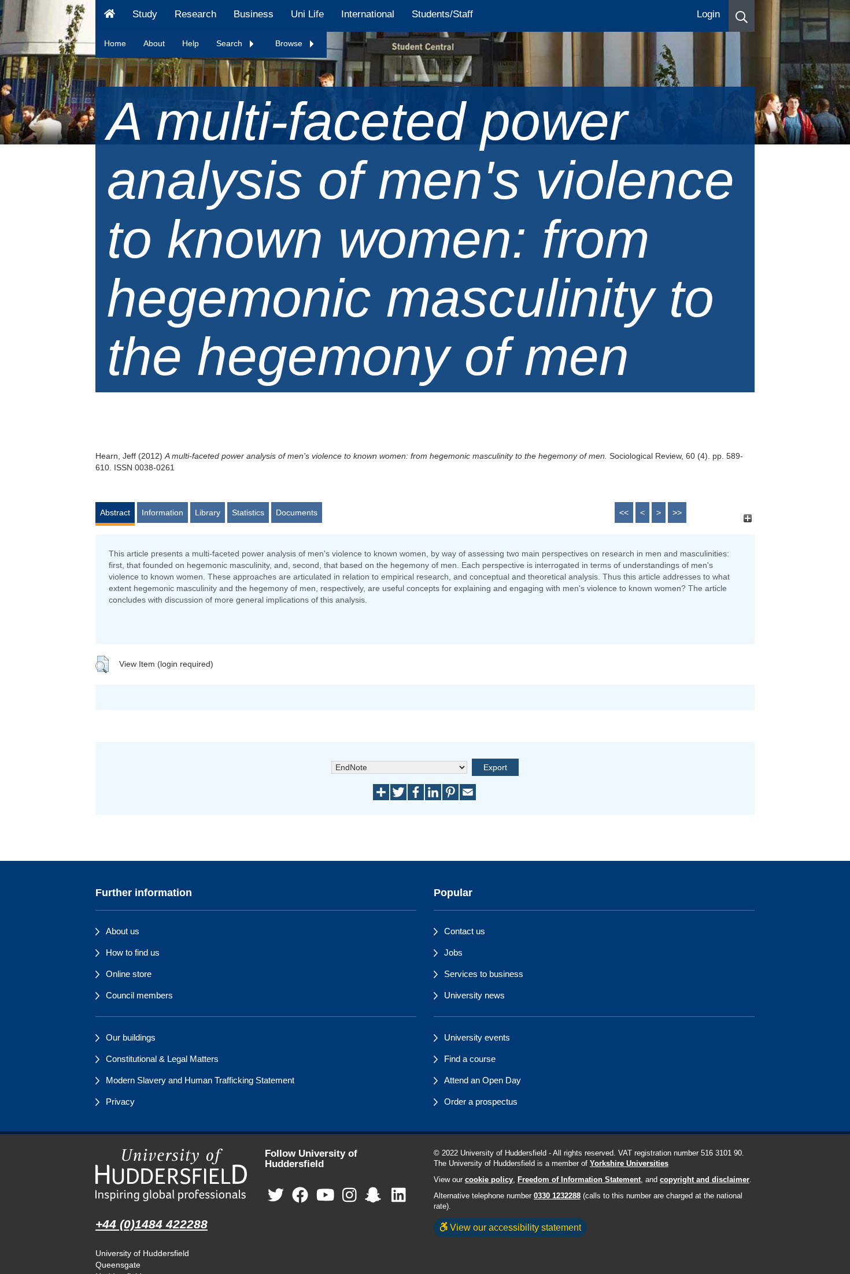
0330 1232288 (557, 1196)
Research (195, 14)
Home (115, 43)
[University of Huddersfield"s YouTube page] (325, 1196)
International (367, 14)
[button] (742, 16)
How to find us (133, 952)
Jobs (453, 952)
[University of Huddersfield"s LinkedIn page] (398, 1196)
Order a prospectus (481, 1101)
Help (190, 43)
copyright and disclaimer (704, 1180)
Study (144, 14)
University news (474, 995)
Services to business (483, 974)
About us (122, 931)
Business (254, 14)
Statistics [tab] (248, 512)
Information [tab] (162, 512)
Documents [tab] (296, 512)
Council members (139, 995)
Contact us (464, 931)
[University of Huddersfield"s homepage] (171, 1175)
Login (708, 14)
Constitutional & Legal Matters (162, 1059)
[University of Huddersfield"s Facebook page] (300, 1196)
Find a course (470, 1059)
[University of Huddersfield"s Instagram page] (349, 1196)
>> (677, 512)
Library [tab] (207, 512)
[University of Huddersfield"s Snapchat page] (375, 1196)
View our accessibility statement (514, 1227)
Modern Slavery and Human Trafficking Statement (200, 1080)
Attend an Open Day (482, 1080)
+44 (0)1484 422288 (151, 1224)
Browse (290, 43)
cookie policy (489, 1180)
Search (230, 43)
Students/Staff (442, 14)
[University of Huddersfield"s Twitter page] (276, 1196)
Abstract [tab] (115, 512)
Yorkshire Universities (629, 1164)
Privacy (120, 1101)
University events (477, 1037)
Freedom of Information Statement (579, 1180)
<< (624, 512)
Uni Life (307, 14)
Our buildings (131, 1037)
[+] (747, 518)
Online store (128, 974)
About (154, 43)
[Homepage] (109, 16)
